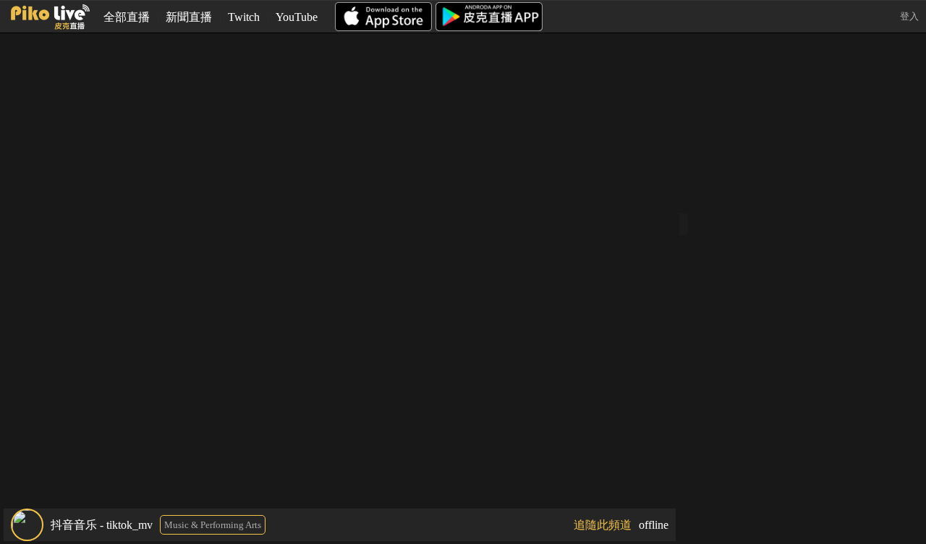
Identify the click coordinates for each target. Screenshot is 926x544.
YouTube (297, 17)
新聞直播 (189, 17)
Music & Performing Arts (212, 524)
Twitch (244, 17)
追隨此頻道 (603, 525)
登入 (909, 16)
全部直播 (126, 17)
